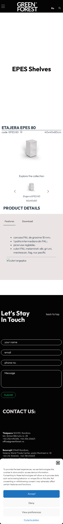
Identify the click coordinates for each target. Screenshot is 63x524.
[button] (58, 462)
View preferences (31, 512)
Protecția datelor (31, 520)
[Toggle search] (60, 8)
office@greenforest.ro (13, 441)
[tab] (9, 221)
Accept (31, 493)
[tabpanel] (31, 250)
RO (52, 8)
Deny (31, 503)
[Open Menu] (3, 6)
